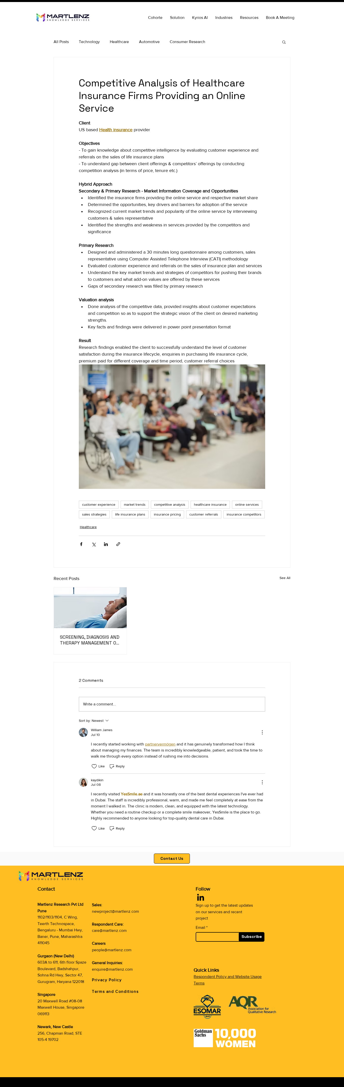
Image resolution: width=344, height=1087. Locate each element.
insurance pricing (167, 514)
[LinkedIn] (200, 897)
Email (200, 928)
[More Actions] (262, 732)
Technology (89, 42)
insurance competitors (244, 514)
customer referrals (203, 514)
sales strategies (94, 514)
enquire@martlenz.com (112, 969)
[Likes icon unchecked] (94, 766)
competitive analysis (169, 504)
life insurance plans (130, 514)
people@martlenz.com (111, 950)
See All (285, 578)
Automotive (149, 42)
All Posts (61, 42)
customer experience (98, 504)
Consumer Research (187, 42)
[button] (249, 17)
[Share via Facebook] (81, 544)
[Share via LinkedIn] (106, 544)
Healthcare (119, 42)
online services (247, 504)
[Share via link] (118, 544)
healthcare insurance (210, 504)
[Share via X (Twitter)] (93, 544)
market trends (135, 504)
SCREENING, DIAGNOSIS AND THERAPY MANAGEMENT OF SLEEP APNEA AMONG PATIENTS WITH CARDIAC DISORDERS (89, 640)
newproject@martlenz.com (115, 911)
